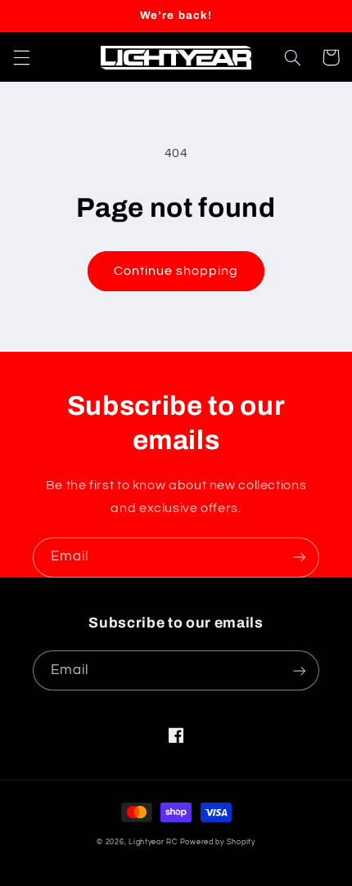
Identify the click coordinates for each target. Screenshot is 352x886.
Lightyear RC (153, 842)
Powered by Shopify (217, 842)
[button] (21, 57)
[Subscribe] (299, 557)
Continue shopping (176, 270)
